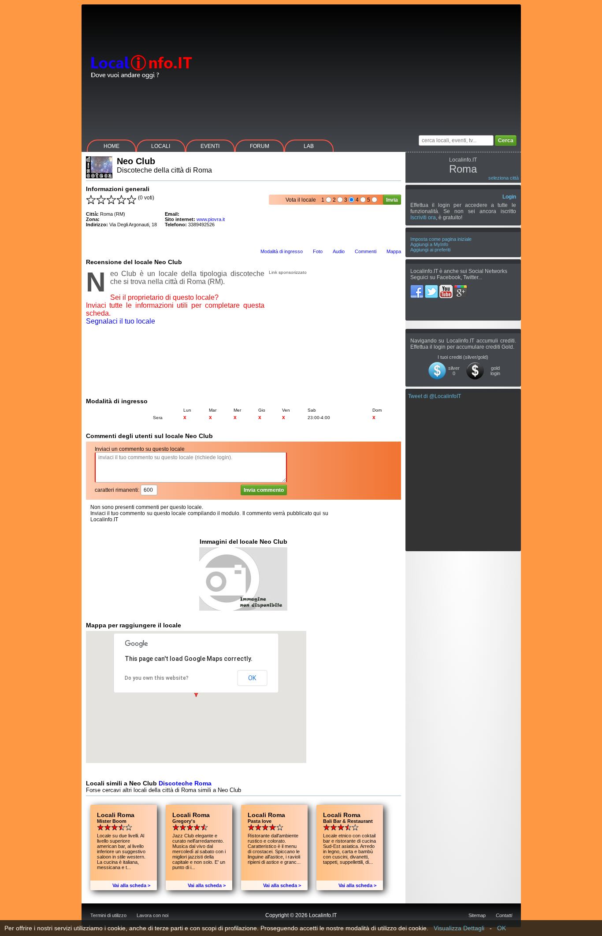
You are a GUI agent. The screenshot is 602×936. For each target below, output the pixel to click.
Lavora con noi (152, 915)
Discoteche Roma (185, 783)
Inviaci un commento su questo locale (140, 449)
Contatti (504, 915)
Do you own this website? (157, 678)
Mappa (393, 251)
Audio (339, 251)
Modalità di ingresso (281, 251)
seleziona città (503, 178)
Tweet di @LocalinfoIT (434, 396)
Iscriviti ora (423, 217)
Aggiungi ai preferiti (430, 249)
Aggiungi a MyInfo (429, 244)
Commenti (365, 251)
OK (252, 678)
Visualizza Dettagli (459, 928)
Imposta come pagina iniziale (441, 239)
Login (509, 197)
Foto (318, 251)
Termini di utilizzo (108, 915)
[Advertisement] (360, 66)
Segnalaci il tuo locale (120, 321)
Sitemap (477, 915)
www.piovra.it (211, 219)
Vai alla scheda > (131, 885)
